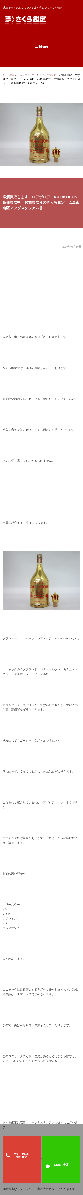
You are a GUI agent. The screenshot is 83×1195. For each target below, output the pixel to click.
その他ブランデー (49, 75)
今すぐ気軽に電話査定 (22, 1155)
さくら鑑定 (8, 75)
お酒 (19, 75)
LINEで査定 (61, 1164)
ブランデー (30, 75)
